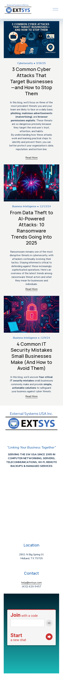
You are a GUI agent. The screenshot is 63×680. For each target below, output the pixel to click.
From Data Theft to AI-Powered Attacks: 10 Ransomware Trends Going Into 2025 (31, 227)
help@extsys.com (31, 582)
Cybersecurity (25, 63)
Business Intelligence (24, 206)
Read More (32, 157)
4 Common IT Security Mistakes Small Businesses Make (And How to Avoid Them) (31, 356)
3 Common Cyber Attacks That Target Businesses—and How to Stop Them (31, 81)
